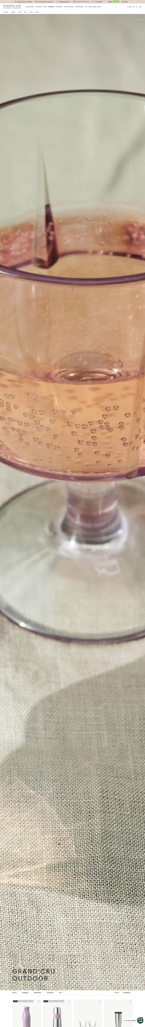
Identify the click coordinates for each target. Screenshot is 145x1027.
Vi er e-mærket (98, 1)
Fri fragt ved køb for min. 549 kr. (45, 1)
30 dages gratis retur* (64, 1)
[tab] (15, 992)
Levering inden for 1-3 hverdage (24, 1)
